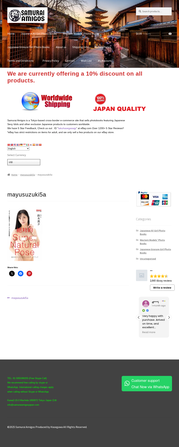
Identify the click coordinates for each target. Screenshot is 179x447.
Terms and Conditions (21, 60)
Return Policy (103, 47)
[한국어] (31, 144)
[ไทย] (37, 144)
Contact (70, 60)
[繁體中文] (12, 144)
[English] (15, 144)
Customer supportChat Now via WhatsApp (150, 383)
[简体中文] (8, 144)
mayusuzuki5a (27, 174)
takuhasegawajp (67, 128)
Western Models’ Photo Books (81, 33)
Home (11, 33)
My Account (105, 60)
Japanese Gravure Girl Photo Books (28, 47)
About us (61, 47)
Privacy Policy (50, 60)
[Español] (34, 144)
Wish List (86, 60)
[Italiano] (27, 144)
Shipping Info (80, 47)
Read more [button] (148, 332)
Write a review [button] (162, 287)
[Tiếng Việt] (40, 144)
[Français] (18, 144)
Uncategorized (148, 258)
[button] (168, 317)
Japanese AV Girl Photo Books (39, 33)
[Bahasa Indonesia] (24, 144)
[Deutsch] (21, 144)
